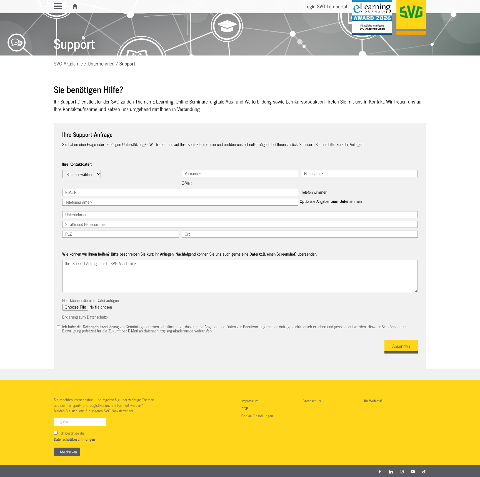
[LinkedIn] (391, 471)
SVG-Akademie (68, 63)
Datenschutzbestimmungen (74, 439)
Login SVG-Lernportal (325, 6)
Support (127, 63)
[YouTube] (413, 471)
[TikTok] (424, 471)
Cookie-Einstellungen (257, 416)
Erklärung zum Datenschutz (85, 317)
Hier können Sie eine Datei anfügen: (90, 300)
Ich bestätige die (74, 436)
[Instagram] (402, 471)
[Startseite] (75, 6)
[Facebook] (380, 471)
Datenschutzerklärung (101, 326)
